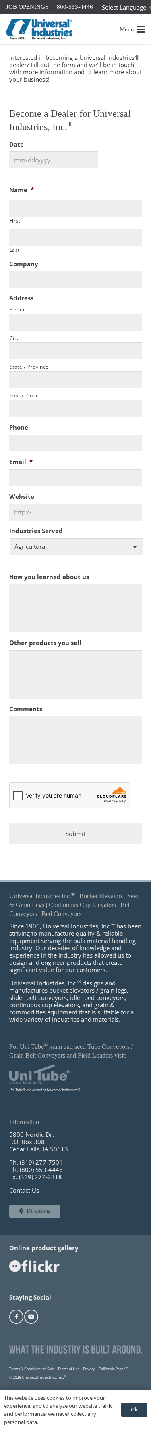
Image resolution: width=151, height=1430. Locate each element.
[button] (132, 29)
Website (21, 496)
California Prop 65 (113, 1368)
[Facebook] (16, 1317)
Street (17, 309)
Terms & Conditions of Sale (31, 1368)
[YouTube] (31, 1317)
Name (21, 190)
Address (21, 298)
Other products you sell (45, 643)
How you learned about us (49, 577)
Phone (18, 427)
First (15, 220)
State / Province (29, 366)
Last (15, 249)
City (14, 338)
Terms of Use (68, 1368)
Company (23, 264)
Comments (25, 709)
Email (21, 462)
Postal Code (24, 395)
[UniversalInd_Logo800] (39, 29)
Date (16, 144)
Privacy (89, 1368)
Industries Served (36, 531)
